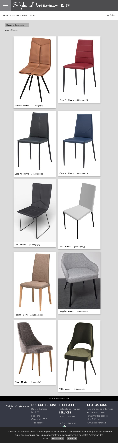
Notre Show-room (67, 416)
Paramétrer (58, 438)
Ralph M (35, 412)
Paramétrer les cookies (97, 415)
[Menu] (5, 5)
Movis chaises (28, 15)
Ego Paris (35, 415)
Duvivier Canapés (39, 409)
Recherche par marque (69, 409)
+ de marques (38, 422)
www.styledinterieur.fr (96, 422)
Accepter (72, 438)
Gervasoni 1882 (39, 419)
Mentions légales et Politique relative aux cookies (100, 410)
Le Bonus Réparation (68, 423)
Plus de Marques (11, 15)
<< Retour (111, 15)
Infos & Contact (94, 419)
